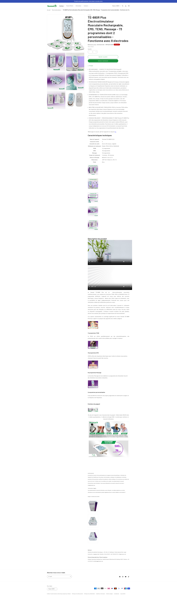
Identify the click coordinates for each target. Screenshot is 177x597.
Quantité (89, 49)
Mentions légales (109, 593)
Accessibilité (123, 593)
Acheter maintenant (103, 60)
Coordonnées (116, 593)
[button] (62, 5)
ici (115, 131)
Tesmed (51, 593)
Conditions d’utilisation (100, 593)
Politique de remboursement (77, 593)
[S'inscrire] (70, 576)
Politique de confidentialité (89, 593)
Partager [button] (91, 65)
